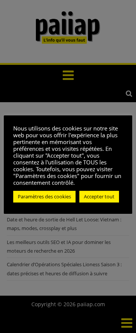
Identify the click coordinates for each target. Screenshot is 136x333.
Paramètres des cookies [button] (44, 196)
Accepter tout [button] (99, 196)
